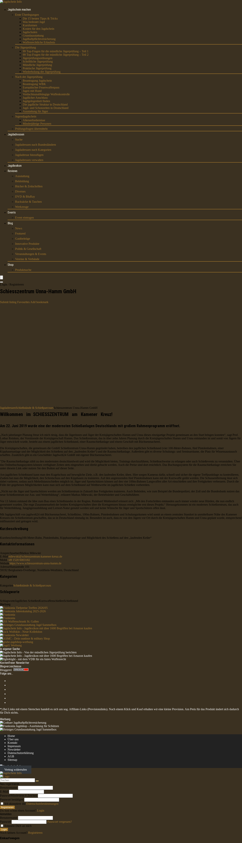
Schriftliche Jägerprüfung (38, 61)
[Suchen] (37, 781)
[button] (39, 302)
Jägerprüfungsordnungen (37, 58)
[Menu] (1, 277)
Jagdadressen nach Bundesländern (35, 144)
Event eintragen (24, 217)
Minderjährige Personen (37, 123)
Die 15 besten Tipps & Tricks (40, 18)
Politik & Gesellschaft (28, 248)
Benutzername (8, 787)
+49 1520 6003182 (18, 559)
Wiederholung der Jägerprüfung (41, 71)
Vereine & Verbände (27, 259)
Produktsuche (23, 269)
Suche (18, 139)
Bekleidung (22, 181)
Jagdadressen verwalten (29, 160)
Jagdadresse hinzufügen (29, 154)
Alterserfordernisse (34, 120)
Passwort (18, 795)
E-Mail (4, 791)
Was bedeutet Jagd (34, 21)
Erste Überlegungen (27, 14)
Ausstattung (22, 176)
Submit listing (8, 302)
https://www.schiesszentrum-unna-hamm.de (35, 563)
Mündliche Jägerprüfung (37, 64)
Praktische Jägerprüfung (37, 68)
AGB (11, 756)
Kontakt (12, 742)
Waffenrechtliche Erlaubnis (39, 42)
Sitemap (12, 759)
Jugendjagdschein (25, 116)
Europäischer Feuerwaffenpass (41, 87)
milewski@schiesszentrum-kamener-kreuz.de (35, 556)
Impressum (14, 746)
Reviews (12, 171)
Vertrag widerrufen (15, 769)
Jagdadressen (16, 134)
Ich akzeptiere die (31, 803)
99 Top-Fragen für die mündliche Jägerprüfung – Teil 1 (55, 51)
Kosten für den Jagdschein (38, 28)
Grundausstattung (33, 35)
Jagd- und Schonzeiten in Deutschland (45, 107)
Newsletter (14, 749)
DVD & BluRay (25, 196)
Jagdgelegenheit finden (36, 101)
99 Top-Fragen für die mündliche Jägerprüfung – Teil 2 (55, 54)
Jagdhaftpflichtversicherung (39, 39)
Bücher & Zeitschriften (29, 186)
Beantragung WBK (34, 84)
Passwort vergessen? (59, 821)
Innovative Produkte (27, 243)
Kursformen (30, 25)
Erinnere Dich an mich (18, 825)
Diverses (20, 191)
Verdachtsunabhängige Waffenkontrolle (46, 94)
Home (11, 735)
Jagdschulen (30, 32)
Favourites (23, 302)
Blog (10, 223)
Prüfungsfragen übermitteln (31, 128)
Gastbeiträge (22, 238)
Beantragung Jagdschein (37, 80)
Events (12, 212)
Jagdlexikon (15, 165)
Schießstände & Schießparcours (35, 407)
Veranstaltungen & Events (30, 254)
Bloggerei (6, 670)
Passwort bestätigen (11, 799)
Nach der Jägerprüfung (29, 76)
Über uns (13, 739)
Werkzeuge (22, 206)
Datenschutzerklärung (21, 753)
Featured (20, 233)
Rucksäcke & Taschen (28, 201)
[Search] (1, 282)
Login (4, 829)
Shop (11, 265)
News (18, 228)
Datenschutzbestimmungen (42, 803)
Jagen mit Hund (32, 90)
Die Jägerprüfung (25, 47)
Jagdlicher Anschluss (35, 97)
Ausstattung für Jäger (35, 111)
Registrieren (7, 807)
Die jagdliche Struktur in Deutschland (45, 104)
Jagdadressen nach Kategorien (33, 149)
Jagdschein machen (19, 9)
